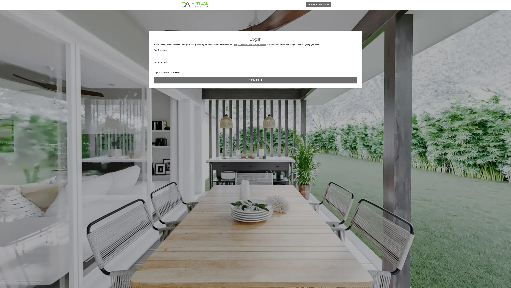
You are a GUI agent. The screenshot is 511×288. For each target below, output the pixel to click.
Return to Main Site (318, 4)
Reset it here (175, 72)
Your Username (160, 49)
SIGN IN (254, 80)
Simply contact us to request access (250, 44)
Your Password (160, 62)
